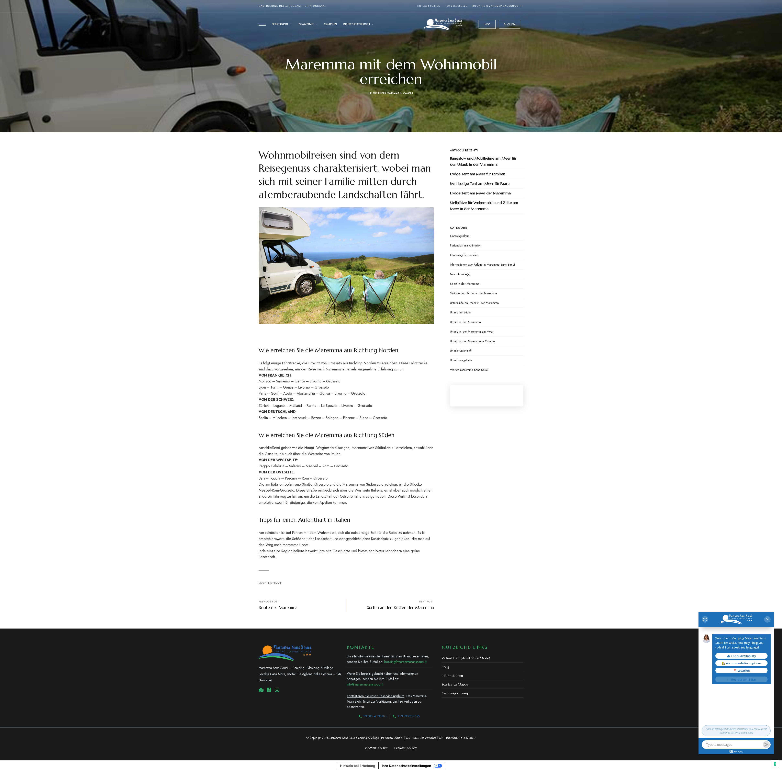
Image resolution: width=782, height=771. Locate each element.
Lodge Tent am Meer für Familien (477, 174)
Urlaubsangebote (461, 360)
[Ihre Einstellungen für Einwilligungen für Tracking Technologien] (775, 764)
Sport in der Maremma (464, 283)
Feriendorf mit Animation (465, 245)
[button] (487, 24)
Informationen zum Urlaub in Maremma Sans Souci (482, 264)
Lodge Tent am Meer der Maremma (480, 193)
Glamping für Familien (464, 255)
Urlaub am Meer (460, 312)
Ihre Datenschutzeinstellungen (406, 766)
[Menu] (262, 24)
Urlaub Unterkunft (460, 350)
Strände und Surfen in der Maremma (473, 293)
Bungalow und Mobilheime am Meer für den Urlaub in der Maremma (483, 161)
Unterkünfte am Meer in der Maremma (474, 303)
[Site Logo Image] (443, 24)
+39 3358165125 (456, 6)
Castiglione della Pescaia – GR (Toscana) (292, 6)
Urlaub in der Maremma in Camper (391, 93)
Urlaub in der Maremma (465, 322)
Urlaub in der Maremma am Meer (471, 331)
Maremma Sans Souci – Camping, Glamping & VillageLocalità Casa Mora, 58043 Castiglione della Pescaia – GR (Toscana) (300, 674)
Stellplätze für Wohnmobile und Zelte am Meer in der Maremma (484, 205)
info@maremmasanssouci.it (365, 684)
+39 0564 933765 (428, 6)
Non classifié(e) (460, 274)
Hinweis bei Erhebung (357, 766)
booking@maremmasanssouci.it (497, 6)
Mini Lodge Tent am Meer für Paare (480, 183)
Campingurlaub (460, 236)
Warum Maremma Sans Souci (469, 370)
